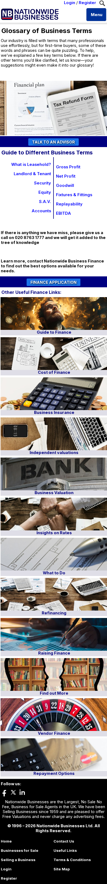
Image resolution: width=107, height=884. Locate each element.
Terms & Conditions (72, 860)
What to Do (54, 573)
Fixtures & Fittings (74, 194)
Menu (96, 14)
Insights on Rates (54, 532)
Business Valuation (54, 492)
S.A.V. (45, 201)
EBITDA (63, 213)
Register (87, 2)
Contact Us (64, 841)
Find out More (54, 693)
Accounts (41, 210)
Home (6, 841)
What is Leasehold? (31, 164)
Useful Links (65, 850)
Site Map (62, 869)
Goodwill (65, 185)
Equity (44, 192)
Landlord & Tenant (32, 173)
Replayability (69, 204)
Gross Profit (68, 167)
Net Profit (65, 176)
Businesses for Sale (19, 850)
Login (69, 2)
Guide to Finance (54, 332)
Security (42, 183)
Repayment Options (54, 773)
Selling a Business (18, 860)
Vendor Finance (54, 733)
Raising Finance (54, 653)
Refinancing (54, 613)
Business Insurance (54, 412)
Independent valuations (54, 452)
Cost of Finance (54, 372)
